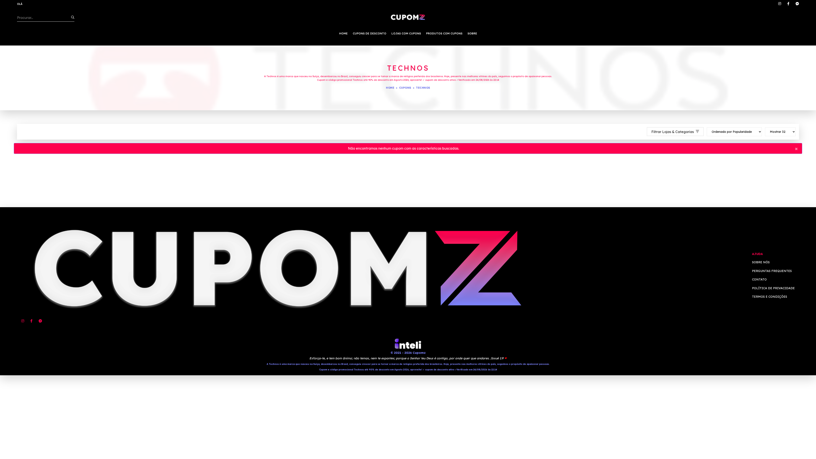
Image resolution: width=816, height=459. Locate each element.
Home (390, 87)
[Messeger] (797, 4)
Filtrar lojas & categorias (673, 132)
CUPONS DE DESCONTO (369, 33)
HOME (343, 33)
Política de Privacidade (773, 288)
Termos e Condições (769, 297)
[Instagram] (779, 4)
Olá (19, 4)
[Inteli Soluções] (408, 344)
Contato (759, 279)
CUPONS (405, 87)
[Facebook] (788, 4)
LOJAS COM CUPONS (406, 33)
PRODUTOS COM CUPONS (444, 33)
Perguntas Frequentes (772, 271)
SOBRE (472, 33)
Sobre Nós (761, 262)
